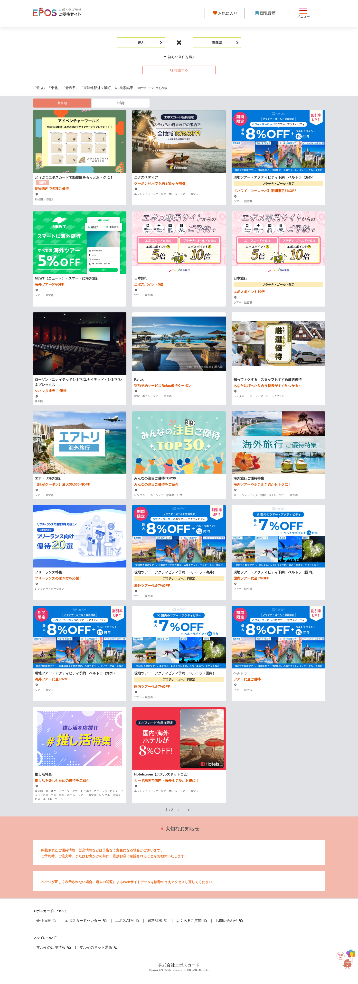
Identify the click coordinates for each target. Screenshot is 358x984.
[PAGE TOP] (343, 961)
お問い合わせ (227, 920)
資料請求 (155, 920)
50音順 (120, 103)
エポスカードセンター (83, 920)
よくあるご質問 (189, 920)
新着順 (62, 103)
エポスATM (125, 920)
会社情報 (44, 920)
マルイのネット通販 (96, 947)
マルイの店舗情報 (51, 947)
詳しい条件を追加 (181, 57)
